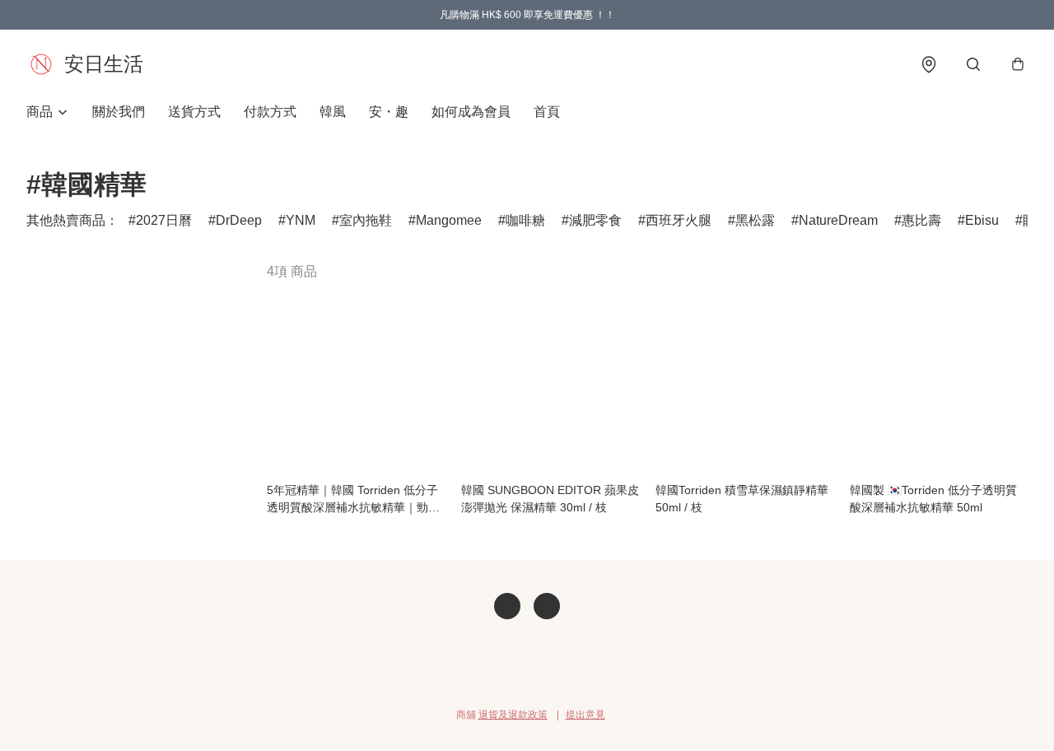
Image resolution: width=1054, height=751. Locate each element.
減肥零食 (595, 220)
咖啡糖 (525, 220)
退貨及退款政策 (513, 715)
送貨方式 (194, 112)
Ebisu (982, 220)
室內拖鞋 (365, 220)
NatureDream (838, 220)
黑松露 (755, 220)
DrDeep (239, 220)
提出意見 (585, 715)
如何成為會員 (471, 112)
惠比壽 (921, 220)
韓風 (332, 112)
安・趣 (388, 112)
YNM (300, 220)
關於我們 (118, 112)
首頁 (547, 112)
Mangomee (449, 220)
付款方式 (270, 112)
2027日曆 (164, 220)
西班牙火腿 (678, 220)
